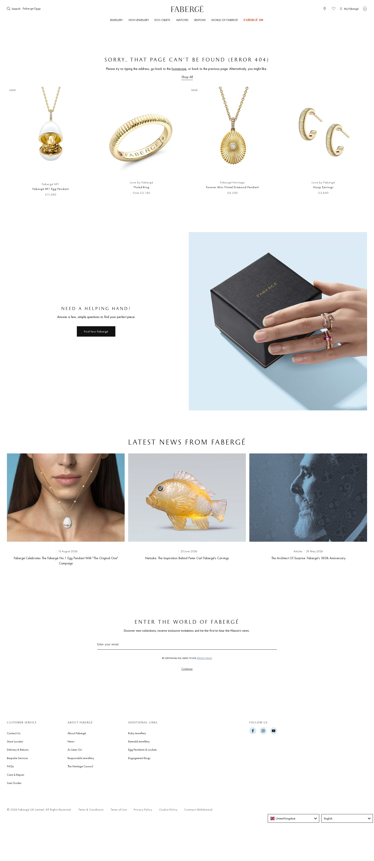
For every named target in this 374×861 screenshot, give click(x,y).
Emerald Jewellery (139, 741)
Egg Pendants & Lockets (142, 750)
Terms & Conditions (91, 809)
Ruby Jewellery (137, 733)
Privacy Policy (143, 809)
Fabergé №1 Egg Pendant (50, 189)
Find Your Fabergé (96, 331)
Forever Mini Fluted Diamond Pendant (232, 187)
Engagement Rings (139, 758)
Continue (187, 669)
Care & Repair (15, 775)
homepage (179, 68)
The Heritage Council (80, 766)
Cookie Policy (168, 809)
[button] (365, 8)
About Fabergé (77, 733)
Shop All (187, 77)
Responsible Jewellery (81, 758)
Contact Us (13, 733)
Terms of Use (119, 809)
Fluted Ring (142, 187)
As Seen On (75, 750)
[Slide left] (17, 143)
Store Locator (15, 741)
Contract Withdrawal (198, 809)
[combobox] (293, 818)
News (71, 741)
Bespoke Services (17, 758)
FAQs (10, 766)
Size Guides (14, 783)
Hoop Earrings (323, 187)
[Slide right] (356, 143)
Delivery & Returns (18, 750)
